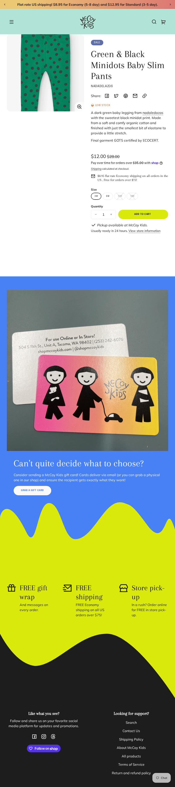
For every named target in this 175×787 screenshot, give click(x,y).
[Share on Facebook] (107, 96)
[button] (154, 21)
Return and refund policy (131, 773)
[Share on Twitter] (116, 96)
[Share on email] (135, 96)
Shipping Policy (131, 739)
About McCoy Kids (131, 747)
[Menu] (11, 21)
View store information (144, 231)
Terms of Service (131, 764)
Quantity (97, 206)
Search (131, 722)
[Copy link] (144, 96)
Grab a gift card (32, 490)
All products (131, 756)
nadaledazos (153, 113)
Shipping (96, 168)
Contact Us (131, 731)
